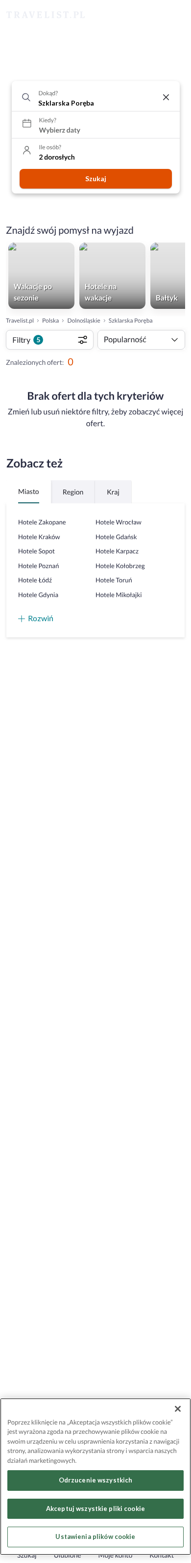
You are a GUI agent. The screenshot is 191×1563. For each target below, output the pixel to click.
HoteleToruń (114, 580)
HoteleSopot (36, 551)
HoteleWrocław (119, 522)
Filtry (26, 339)
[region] (95, 1476)
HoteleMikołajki (119, 595)
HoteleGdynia (38, 595)
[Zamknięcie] (178, 1409)
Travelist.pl (20, 320)
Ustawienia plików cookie (95, 1536)
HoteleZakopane (42, 522)
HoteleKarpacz (117, 551)
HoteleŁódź (35, 580)
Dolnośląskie (83, 320)
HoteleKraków (39, 537)
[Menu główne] (174, 15)
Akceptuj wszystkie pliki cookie (95, 1508)
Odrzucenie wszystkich (96, 1480)
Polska (50, 320)
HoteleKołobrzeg (120, 566)
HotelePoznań (38, 566)
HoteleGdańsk (116, 537)
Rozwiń (40, 618)
